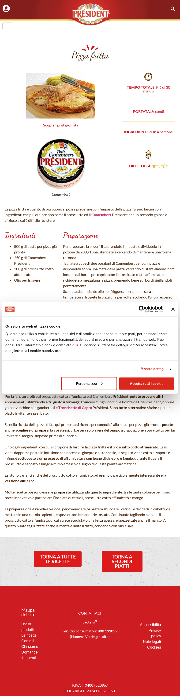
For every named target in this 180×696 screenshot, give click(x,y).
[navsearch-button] (170, 9)
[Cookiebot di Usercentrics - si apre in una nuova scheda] (142, 309)
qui (75, 345)
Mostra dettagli (153, 369)
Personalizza (86, 383)
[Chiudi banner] (173, 309)
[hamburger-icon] (7, 26)
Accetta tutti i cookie (146, 383)
